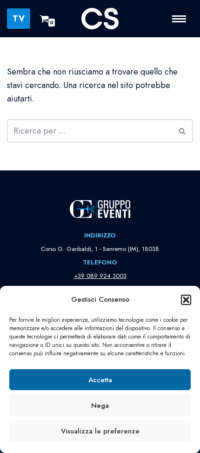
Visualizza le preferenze (100, 431)
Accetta (100, 380)
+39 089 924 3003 (100, 275)
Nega (100, 405)
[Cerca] (182, 130)
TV (19, 19)
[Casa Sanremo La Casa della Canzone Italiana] (100, 18)
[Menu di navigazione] (182, 19)
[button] (186, 299)
